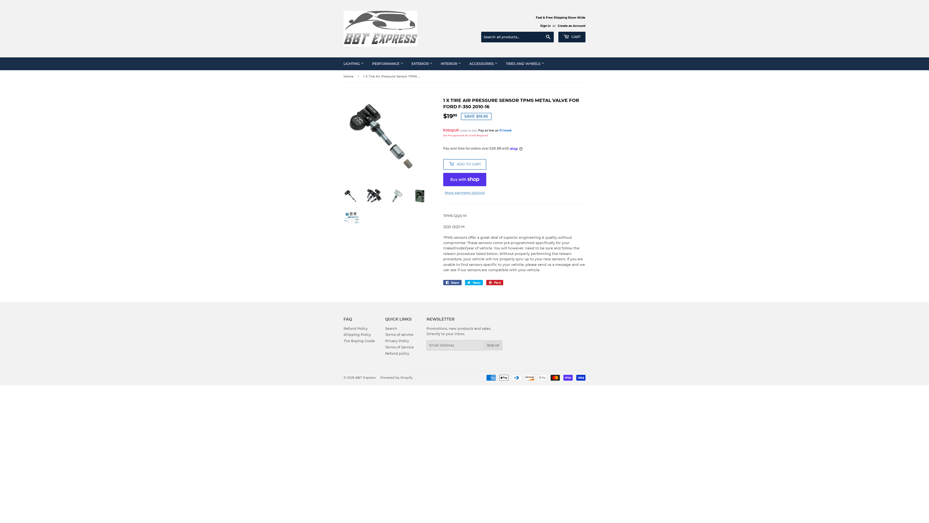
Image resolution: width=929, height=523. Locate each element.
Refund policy (397, 353)
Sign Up (493, 345)
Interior (449, 64)
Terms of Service (399, 347)
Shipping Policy (357, 334)
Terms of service (399, 334)
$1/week (505, 130)
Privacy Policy (397, 341)
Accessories (482, 64)
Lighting (352, 64)
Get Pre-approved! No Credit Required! (465, 135)
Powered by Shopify (396, 377)
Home (348, 76)
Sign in (545, 26)
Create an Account (571, 26)
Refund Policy (356, 328)
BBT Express (365, 377)
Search (391, 328)
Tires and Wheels (523, 64)
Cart (575, 37)
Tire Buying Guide (359, 341)
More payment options (465, 193)
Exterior (421, 64)
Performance (386, 64)
